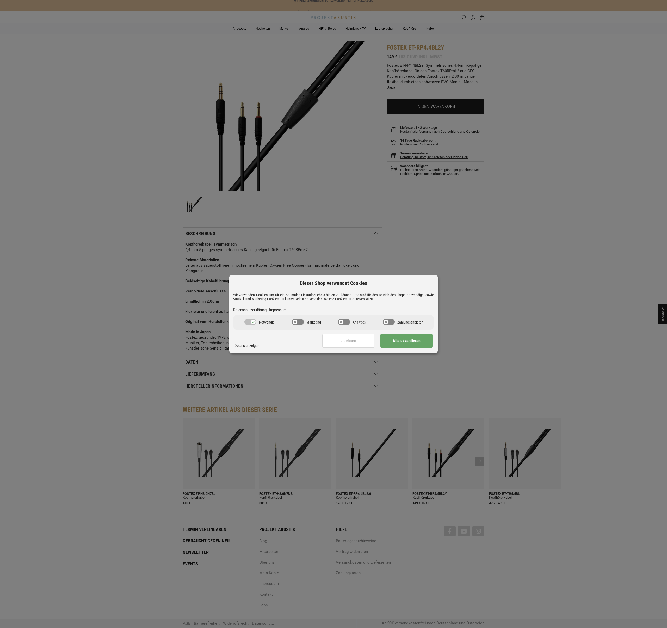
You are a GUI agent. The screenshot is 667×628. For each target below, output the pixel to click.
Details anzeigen (246, 345)
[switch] (250, 322)
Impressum (277, 310)
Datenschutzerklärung (250, 310)
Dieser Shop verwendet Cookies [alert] (333, 283)
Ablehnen (348, 340)
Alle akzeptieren (407, 340)
